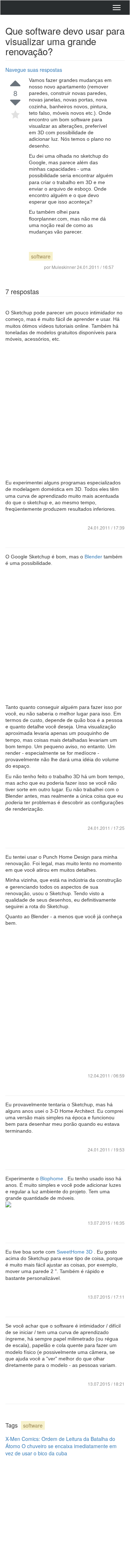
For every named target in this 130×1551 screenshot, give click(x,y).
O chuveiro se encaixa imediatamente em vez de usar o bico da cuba (61, 1449)
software (41, 256)
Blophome (52, 1178)
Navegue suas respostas (33, 69)
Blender (94, 556)
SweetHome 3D (75, 1252)
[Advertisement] (65, 411)
